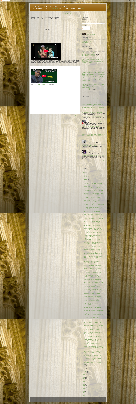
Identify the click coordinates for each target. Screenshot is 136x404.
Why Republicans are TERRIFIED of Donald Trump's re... (93, 355)
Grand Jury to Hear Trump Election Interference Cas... (93, 336)
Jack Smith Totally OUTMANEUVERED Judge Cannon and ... (94, 282)
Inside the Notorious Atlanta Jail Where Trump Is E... (92, 271)
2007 (84, 392)
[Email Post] (47, 84)
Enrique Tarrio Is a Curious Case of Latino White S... (92, 286)
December (86, 175)
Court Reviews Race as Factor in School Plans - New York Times (93, 155)
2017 (84, 381)
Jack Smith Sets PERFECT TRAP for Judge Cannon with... (93, 314)
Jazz (69, 8)
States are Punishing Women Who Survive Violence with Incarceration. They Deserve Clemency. (91, 65)
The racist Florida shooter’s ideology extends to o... (92, 197)
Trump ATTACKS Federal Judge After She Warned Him (93, 332)
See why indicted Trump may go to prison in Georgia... (93, 303)
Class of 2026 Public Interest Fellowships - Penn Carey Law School (93, 71)
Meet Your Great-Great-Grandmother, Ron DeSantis (92, 358)
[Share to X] (51, 84)
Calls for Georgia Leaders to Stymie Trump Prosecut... (93, 297)
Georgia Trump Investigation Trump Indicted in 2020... (93, 322)
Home (55, 115)
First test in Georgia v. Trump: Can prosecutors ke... (92, 215)
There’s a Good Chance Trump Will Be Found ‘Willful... (93, 208)
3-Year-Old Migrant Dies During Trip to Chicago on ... (92, 339)
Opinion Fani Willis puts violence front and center (92, 293)
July (84, 364)
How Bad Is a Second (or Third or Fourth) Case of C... (93, 300)
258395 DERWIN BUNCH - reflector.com (88, 55)
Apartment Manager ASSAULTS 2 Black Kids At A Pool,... (93, 340)
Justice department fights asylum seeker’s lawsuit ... (92, 225)
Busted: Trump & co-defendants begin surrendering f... (93, 252)
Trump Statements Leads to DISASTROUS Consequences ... (94, 190)
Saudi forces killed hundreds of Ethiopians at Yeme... (92, 262)
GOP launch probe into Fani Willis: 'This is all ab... (92, 221)
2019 (84, 378)
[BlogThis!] (50, 84)
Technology (83, 8)
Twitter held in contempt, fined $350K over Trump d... (92, 265)
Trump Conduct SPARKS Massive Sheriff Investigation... (93, 290)
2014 (84, 385)
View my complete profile (91, 34)
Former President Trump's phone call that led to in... (92, 278)
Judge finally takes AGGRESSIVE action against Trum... (93, 253)
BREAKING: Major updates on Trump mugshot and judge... (93, 299)
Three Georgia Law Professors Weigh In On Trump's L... (93, 275)
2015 (84, 384)
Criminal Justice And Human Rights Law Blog (51, 6)
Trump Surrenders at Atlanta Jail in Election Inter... (92, 239)
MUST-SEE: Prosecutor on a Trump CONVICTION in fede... (94, 205)
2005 (84, 395)
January (85, 372)
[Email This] (49, 84)
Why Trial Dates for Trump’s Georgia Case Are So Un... (93, 235)
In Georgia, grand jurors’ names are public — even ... (92, 296)
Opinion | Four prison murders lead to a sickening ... (92, 249)
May (84, 367)
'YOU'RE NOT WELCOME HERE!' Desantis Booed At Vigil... (94, 194)
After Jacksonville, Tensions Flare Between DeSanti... (93, 201)
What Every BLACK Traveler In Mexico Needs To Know (93, 254)
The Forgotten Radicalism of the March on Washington (93, 207)
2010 (84, 391)
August (85, 180)
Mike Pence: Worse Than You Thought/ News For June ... (93, 257)
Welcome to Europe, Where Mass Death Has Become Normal (94, 310)
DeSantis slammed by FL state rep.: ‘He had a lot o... (92, 184)
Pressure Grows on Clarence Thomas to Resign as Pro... (93, 306)
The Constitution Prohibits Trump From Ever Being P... (93, 272)
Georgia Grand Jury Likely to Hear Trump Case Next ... (93, 361)
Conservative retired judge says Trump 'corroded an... (93, 279)
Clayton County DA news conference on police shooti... (93, 342)
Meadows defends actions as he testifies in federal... (92, 212)
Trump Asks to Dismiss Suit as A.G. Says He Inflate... (92, 187)
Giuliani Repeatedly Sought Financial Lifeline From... (92, 289)
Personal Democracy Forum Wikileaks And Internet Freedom (92, 112)
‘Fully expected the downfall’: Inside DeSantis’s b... (92, 329)
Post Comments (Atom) (40, 118)
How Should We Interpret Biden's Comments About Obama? (92, 116)
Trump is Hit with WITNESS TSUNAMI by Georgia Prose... (93, 325)
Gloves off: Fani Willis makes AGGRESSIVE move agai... (93, 193)
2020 (84, 377)
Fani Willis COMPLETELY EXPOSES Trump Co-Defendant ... (94, 243)
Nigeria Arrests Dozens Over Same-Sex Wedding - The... (93, 200)
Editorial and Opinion (53, 8)
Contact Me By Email (68, 13)
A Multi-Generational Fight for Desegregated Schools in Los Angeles (93, 67)
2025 (84, 171)
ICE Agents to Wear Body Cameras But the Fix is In (90, 63)
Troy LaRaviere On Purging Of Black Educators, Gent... (93, 214)
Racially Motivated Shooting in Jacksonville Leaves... (92, 228)
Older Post (77, 115)
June (85, 365)
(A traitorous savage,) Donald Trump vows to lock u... (92, 198)
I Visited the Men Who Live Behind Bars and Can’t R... (93, 344)
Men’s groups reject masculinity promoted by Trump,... (93, 326)
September (86, 179)
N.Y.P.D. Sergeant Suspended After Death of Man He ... (93, 232)
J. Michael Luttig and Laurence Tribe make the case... (93, 268)
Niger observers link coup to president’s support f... (92, 246)
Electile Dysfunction (87, 186)
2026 (84, 169)
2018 (84, 380)
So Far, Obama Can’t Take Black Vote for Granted (90, 126)
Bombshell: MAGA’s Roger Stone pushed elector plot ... (93, 304)
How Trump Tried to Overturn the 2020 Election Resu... (93, 330)
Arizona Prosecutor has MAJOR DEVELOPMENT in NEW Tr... (94, 204)
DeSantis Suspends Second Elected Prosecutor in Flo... (93, 359)
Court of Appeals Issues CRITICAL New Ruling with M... (93, 229)
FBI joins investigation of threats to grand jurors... (92, 285)
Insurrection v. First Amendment (89, 236)
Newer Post (33, 115)
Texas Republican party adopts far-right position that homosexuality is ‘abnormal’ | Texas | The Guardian (95, 121)
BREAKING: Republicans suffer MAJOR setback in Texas (93, 269)
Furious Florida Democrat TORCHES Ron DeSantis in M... (93, 191)
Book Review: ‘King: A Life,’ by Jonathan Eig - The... (92, 226)
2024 (84, 172)
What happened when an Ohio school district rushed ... (93, 307)
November (86, 176)
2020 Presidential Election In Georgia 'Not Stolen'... (92, 317)
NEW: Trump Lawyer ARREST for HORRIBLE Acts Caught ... (94, 347)
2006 (84, 394)
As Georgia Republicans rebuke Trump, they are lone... (93, 313)
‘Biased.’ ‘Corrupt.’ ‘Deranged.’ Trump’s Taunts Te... (92, 311)
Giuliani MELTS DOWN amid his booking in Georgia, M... (93, 242)
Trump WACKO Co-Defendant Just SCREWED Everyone (93, 218)
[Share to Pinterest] (53, 84)
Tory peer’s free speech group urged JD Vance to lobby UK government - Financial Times (92, 89)
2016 (84, 382)
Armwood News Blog (85, 38)
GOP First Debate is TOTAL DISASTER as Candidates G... (93, 240)
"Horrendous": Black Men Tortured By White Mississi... (93, 346)
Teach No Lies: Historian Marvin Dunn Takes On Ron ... (93, 292)
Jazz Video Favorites (85, 43)
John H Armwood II (91, 33)
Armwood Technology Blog (86, 41)
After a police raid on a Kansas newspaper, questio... (92, 328)
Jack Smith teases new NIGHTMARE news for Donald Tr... (93, 351)
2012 (84, 388)
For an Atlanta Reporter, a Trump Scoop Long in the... (93, 264)
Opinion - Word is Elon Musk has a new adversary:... (92, 343)
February (85, 371)
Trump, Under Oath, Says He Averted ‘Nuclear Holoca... (93, 183)
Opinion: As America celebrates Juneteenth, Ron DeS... (93, 256)
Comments (85, 28)
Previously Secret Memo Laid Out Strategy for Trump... (93, 362)
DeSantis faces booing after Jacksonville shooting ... (92, 211)
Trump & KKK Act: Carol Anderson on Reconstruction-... (93, 354)
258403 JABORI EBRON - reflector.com (88, 54)
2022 (84, 374)
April (85, 368)
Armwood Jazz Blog (85, 42)
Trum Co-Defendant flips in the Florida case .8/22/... (92, 250)
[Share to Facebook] (52, 84)
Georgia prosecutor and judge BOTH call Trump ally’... (93, 238)
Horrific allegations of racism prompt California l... (92, 261)
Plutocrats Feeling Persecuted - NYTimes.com (89, 145)
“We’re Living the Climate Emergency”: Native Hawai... (93, 333)
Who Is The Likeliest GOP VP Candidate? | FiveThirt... (93, 276)
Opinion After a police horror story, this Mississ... (92, 283)
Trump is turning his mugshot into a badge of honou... (93, 222)
